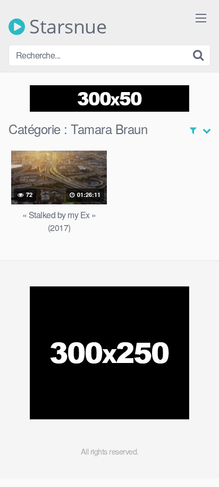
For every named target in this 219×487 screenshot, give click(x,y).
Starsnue (65, 26)
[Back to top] (200, 463)
